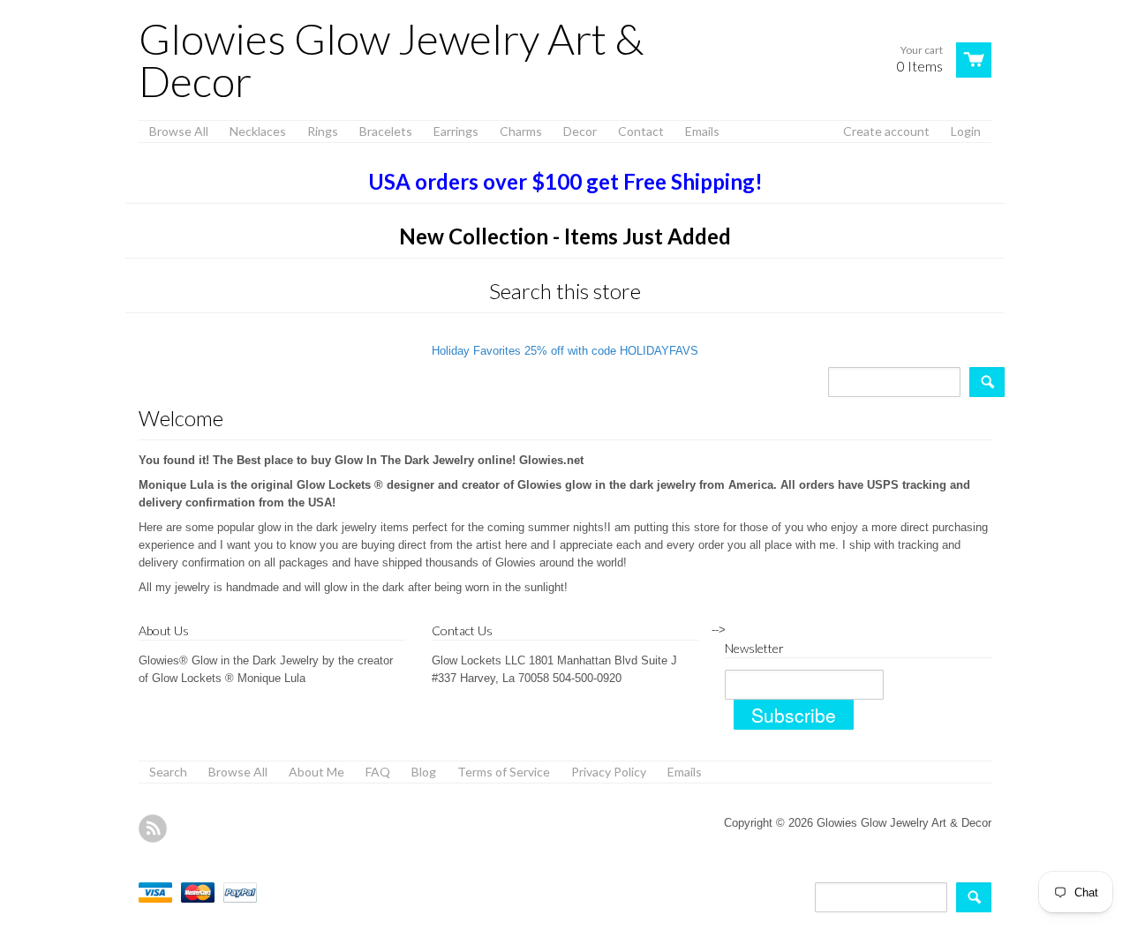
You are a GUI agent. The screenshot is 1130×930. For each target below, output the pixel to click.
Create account (886, 131)
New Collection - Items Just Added (565, 236)
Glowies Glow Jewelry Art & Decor (391, 60)
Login (966, 131)
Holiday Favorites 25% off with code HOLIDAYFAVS (565, 350)
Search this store (565, 291)
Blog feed (153, 828)
